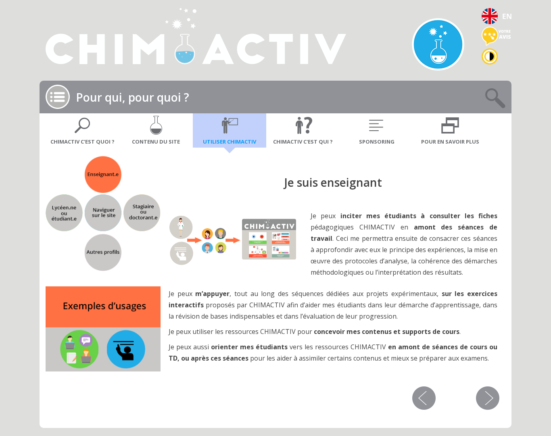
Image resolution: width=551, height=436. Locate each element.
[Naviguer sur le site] (103, 213)
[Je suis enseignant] (103, 175)
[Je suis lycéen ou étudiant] (65, 213)
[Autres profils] (103, 252)
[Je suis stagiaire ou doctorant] (141, 213)
